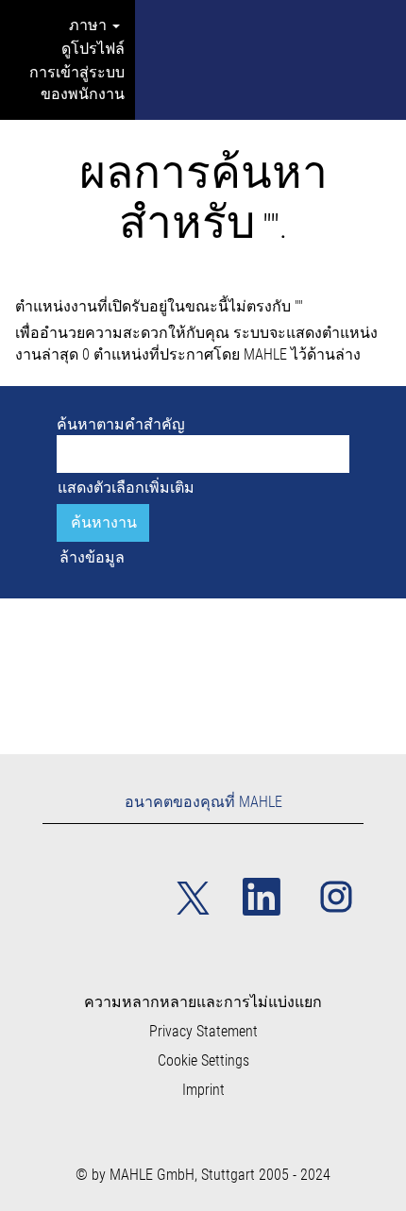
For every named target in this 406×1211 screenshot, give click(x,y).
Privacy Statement (203, 1031)
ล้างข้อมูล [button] (92, 557)
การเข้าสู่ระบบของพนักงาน (77, 83)
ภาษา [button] (89, 25)
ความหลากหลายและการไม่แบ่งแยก (203, 1002)
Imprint (203, 1090)
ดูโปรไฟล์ (93, 49)
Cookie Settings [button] (203, 1060)
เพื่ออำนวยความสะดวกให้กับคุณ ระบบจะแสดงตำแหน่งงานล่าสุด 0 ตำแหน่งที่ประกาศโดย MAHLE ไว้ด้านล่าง (196, 343)
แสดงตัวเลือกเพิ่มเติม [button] (126, 487)
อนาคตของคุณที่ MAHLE (203, 802)
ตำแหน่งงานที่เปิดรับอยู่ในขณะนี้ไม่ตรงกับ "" (159, 306)
